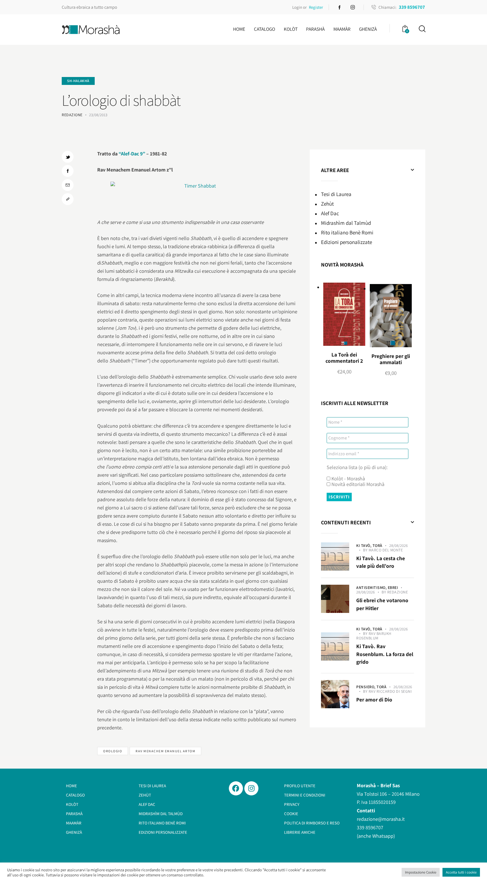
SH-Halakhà (78, 80)
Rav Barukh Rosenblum (373, 636)
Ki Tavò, (364, 545)
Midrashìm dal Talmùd (346, 222)
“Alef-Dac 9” (132, 153)
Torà (377, 545)
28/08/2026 (398, 545)
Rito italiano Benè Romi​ (347, 232)
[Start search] (421, 29)
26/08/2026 (402, 686)
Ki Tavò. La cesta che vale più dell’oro (380, 562)
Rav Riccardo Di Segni (390, 691)
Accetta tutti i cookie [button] (461, 872)
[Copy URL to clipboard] (68, 199)
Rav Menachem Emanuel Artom (165, 751)
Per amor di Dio (374, 699)
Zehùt (327, 203)
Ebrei (393, 587)
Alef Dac (330, 213)
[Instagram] (251, 788)
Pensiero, (366, 686)
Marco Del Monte (386, 550)
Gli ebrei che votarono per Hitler (382, 604)
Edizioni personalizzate (346, 242)
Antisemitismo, (372, 587)
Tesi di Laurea (336, 194)
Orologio (112, 751)
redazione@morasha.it (381, 819)
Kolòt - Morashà (347, 478)
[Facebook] (236, 788)
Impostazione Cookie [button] (420, 872)
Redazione (397, 592)
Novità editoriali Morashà (357, 484)
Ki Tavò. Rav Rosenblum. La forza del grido (384, 654)
